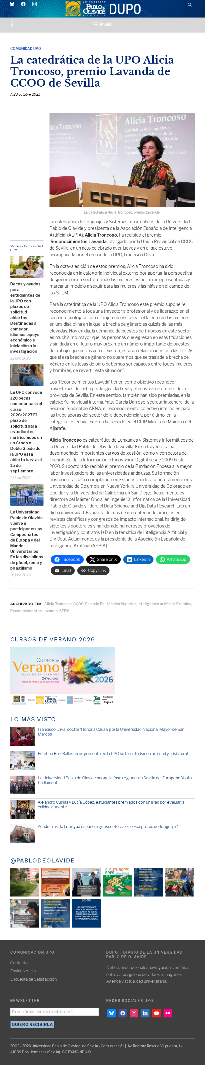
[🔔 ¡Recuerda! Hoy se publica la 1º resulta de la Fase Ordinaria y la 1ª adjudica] (179, 882)
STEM (64, 611)
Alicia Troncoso (58, 604)
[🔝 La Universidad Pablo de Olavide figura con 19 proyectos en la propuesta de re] (24, 913)
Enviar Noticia (23, 971)
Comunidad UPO (25, 48)
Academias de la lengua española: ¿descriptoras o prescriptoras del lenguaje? (108, 826)
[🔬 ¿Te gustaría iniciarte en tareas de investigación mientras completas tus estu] (55, 913)
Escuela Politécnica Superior (110, 604)
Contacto (19, 963)
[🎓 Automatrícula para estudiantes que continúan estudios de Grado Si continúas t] (148, 882)
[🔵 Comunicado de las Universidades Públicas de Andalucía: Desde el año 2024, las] (86, 913)
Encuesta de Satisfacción (33, 979)
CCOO (78, 604)
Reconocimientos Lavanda (34, 611)
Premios (183, 604)
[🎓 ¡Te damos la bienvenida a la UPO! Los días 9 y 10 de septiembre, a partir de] (117, 882)
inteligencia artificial (156, 604)
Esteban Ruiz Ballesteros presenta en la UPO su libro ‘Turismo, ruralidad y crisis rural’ (113, 753)
